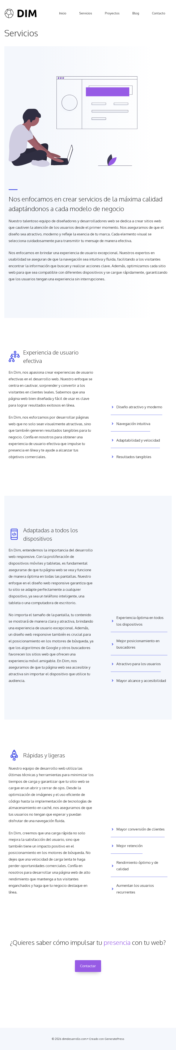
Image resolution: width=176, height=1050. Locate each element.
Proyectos (112, 13)
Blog (135, 13)
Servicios (85, 13)
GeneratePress (114, 1039)
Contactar (88, 966)
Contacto (158, 13)
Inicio (62, 13)
